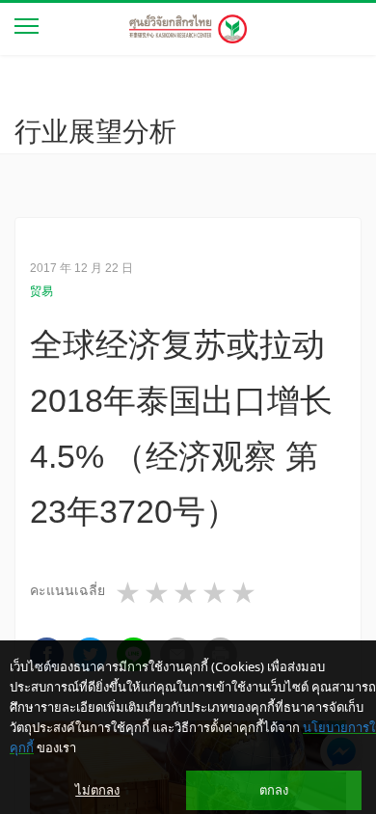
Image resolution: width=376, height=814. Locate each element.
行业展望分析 (95, 132)
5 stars (244, 593)
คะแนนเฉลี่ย (67, 590)
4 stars (215, 593)
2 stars (158, 593)
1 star (129, 593)
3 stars (187, 593)
